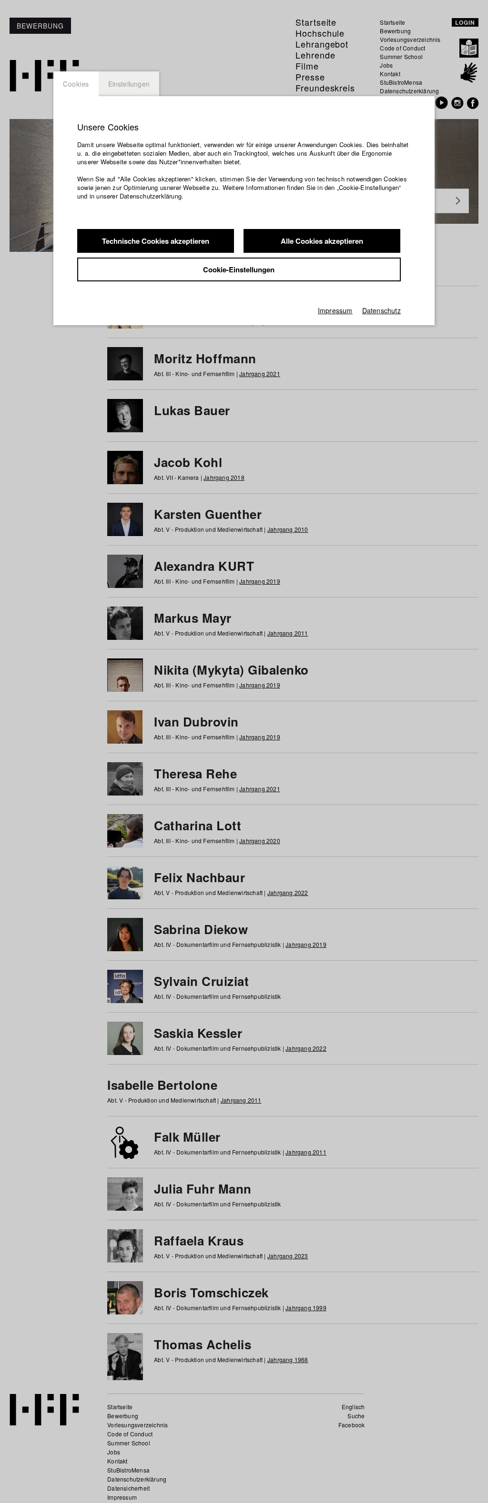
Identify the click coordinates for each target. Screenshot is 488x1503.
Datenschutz (381, 310)
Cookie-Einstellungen (238, 269)
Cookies (76, 84)
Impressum (335, 310)
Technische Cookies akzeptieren (155, 241)
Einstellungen (129, 84)
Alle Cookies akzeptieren (322, 241)
